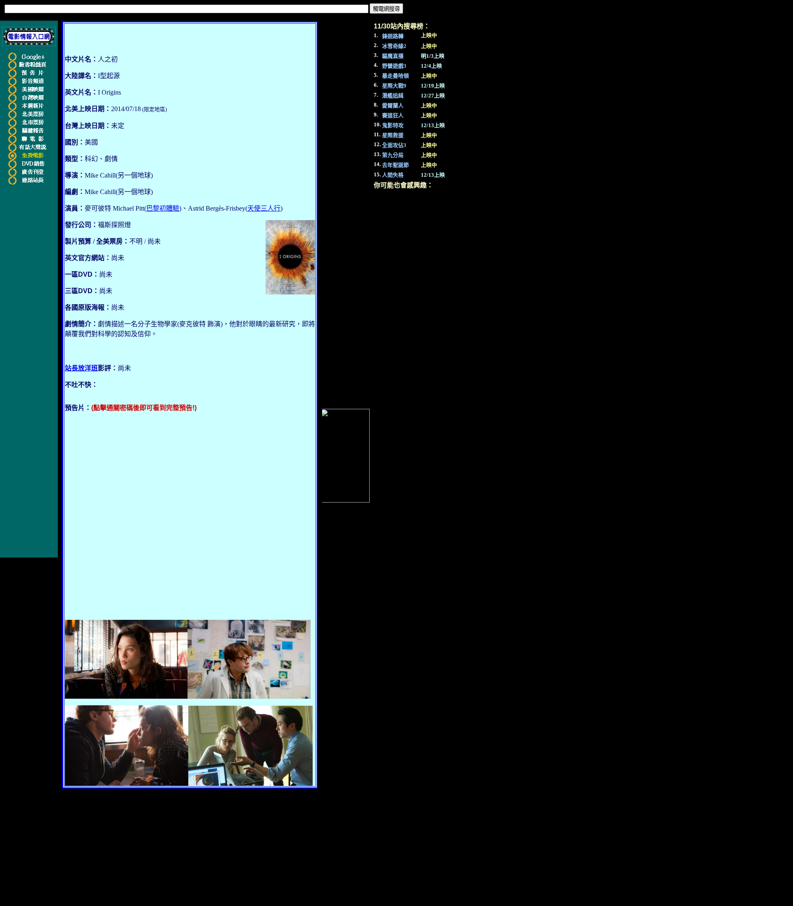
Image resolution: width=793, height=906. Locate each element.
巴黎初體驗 (162, 208)
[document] (190, 349)
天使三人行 (263, 208)
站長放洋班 (81, 368)
